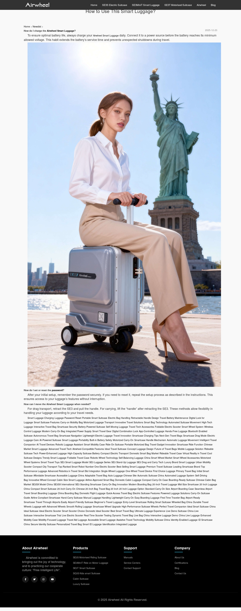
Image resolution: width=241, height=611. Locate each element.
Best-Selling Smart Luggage (131, 466)
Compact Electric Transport (114, 453)
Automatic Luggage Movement (183, 440)
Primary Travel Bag (186, 471)
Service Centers (132, 562)
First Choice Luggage (164, 471)
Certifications (181, 562)
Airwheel (201, 5)
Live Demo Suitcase (176, 511)
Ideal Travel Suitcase (115, 448)
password (57, 390)
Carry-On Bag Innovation (115, 484)
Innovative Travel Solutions (129, 422)
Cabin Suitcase (81, 578)
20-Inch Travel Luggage (164, 484)
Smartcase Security (67, 426)
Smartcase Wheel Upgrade (107, 506)
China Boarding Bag (68, 493)
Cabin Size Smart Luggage (71, 480)
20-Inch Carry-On (66, 488)
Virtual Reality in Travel (194, 453)
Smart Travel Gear (101, 431)
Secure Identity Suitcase (43, 524)
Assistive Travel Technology (130, 519)
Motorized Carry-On (123, 440)
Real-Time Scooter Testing (97, 515)
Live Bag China (142, 515)
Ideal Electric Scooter (50, 511)
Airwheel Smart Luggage (60, 30)
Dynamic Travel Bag (122, 515)
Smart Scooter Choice (73, 511)
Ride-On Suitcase (115, 444)
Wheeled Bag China (182, 502)
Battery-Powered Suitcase (91, 426)
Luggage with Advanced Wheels (49, 506)
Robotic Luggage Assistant (69, 444)
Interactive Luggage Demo (164, 515)
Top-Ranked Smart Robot (71, 466)
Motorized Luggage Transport (99, 422)
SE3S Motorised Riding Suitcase (89, 557)
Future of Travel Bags (165, 448)
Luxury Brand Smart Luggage (179, 462)
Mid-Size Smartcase (188, 484)
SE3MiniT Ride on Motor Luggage (90, 562)
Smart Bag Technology (156, 422)
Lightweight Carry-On (123, 497)
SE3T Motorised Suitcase (178, 5)
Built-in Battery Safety (101, 440)
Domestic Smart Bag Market (144, 453)
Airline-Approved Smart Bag (99, 480)
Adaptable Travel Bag (96, 475)
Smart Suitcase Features (47, 422)
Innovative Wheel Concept (42, 480)
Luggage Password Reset (68, 417)
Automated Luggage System (179, 475)
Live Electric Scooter (72, 515)
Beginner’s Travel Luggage (108, 502)
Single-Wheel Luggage (113, 471)
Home (94, 5)
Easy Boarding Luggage (147, 497)
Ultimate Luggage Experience (150, 511)
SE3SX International (64, 484)
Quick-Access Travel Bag (119, 493)
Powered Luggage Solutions (175, 493)
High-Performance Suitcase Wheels (140, 506)
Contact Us (180, 573)
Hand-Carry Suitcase (72, 497)
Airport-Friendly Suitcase (80, 502)
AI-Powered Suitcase (50, 440)
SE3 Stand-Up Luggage (123, 462)
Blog (213, 5)
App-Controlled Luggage (151, 431)
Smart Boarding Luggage (44, 493)
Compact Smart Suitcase (43, 488)
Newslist (37, 26)
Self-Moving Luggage (117, 426)
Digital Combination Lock (125, 431)
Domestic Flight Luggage (92, 493)
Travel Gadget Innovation (163, 444)
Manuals (128, 557)
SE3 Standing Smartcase (88, 484)
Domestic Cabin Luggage (128, 480)
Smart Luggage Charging (41, 417)
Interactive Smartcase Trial (47, 515)
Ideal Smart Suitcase (198, 506)
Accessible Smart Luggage (102, 519)
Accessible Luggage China (70, 475)
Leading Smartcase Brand (186, 466)
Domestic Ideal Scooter (98, 511)
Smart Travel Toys (50, 462)
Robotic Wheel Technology (104, 457)
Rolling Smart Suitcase (159, 502)
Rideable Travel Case (171, 453)
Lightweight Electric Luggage (98, 435)
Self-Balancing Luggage (131, 457)
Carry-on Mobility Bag (71, 422)
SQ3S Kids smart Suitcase (86, 573)
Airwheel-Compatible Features (88, 448)
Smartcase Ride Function (190, 444)
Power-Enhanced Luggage (53, 453)
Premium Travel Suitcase (159, 466)
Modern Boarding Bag (140, 484)
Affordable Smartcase (44, 475)
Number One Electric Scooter (100, 466)
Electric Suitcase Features (146, 493)
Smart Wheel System (192, 426)
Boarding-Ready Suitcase (182, 480)
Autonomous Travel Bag (45, 435)
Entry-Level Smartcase (135, 502)
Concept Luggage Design (140, 448)
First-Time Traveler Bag (172, 497)
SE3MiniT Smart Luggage (146, 5)
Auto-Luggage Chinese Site (122, 475)
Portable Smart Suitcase (94, 417)
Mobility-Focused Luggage (52, 519)
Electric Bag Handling (119, 417)
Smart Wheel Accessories (186, 457)
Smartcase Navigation (70, 435)
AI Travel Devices (46, 444)
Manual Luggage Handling (97, 497)
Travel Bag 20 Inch (108, 488)
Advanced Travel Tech (60, 448)
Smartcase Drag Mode (195, 435)
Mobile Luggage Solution (190, 448)
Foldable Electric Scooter (168, 426)
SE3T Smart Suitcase (84, 568)
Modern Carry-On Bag (53, 431)
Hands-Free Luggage (176, 431)
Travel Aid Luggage (77, 519)
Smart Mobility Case (94, 444)
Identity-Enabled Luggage (184, 519)
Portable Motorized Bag (137, 444)
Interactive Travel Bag (45, 426)
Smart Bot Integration (89, 471)
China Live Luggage (189, 515)
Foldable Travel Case (78, 457)
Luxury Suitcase (81, 584)
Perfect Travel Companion (172, 506)
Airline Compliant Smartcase (45, 497)
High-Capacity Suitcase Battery (84, 453)
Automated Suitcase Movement (184, 422)
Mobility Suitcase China (158, 519)
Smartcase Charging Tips (145, 435)
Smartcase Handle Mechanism (150, 440)
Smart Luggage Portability (75, 440)
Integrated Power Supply (78, 431)
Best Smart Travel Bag (122, 511)
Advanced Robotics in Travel (62, 471)
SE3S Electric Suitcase (114, 5)
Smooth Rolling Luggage (79, 506)
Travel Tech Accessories (141, 426)
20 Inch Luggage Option (131, 488)
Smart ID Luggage (92, 524)
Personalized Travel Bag (69, 524)
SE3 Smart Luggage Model (74, 462)
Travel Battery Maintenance (174, 417)
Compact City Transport (45, 466)
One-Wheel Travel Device (139, 471)
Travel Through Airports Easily (51, 502)
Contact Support (132, 568)
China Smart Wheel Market (158, 457)
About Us (179, 557)
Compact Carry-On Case (155, 480)
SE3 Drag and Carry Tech (150, 462)
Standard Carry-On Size (157, 488)
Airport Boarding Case (182, 488)
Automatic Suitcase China (150, 475)
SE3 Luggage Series (99, 462)
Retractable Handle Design (145, 417)
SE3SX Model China (42, 484)
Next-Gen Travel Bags (170, 435)
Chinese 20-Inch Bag (87, 488)
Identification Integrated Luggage (119, 524)
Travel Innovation (122, 435)
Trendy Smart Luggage (54, 457)
